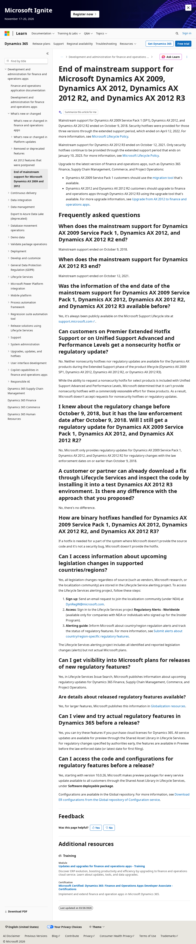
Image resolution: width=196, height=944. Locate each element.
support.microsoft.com (75, 321)
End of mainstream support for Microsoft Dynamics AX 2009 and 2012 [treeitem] (29, 179)
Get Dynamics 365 (160, 43)
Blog (55, 936)
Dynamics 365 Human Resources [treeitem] (22, 416)
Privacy (87, 936)
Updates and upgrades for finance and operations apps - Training (102, 866)
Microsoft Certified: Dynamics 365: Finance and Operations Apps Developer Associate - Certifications (116, 887)
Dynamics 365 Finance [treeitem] (22, 400)
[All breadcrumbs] (62, 57)
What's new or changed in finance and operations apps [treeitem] (30, 125)
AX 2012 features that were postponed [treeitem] (27, 162)
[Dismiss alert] (188, 8)
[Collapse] (47, 53)
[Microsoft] (7, 33)
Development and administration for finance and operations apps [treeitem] (27, 102)
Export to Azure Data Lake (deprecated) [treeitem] (27, 216)
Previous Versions (36, 936)
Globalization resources (168, 706)
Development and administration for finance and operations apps (109, 57)
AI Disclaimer (11, 936)
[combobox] (26, 61)
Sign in (186, 33)
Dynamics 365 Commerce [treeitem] (24, 407)
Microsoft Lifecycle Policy (110, 136)
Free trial (183, 43)
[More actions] (186, 57)
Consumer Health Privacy (116, 936)
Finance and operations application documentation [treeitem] (28, 88)
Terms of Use (147, 936)
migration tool (163, 178)
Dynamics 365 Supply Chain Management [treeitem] (25, 391)
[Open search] (177, 33)
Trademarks (168, 936)
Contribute (72, 936)
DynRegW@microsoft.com (85, 604)
